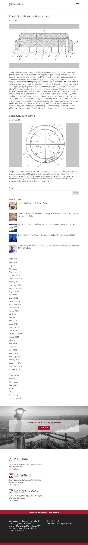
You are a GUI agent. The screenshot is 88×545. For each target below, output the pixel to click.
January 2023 (14, 282)
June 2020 (13, 343)
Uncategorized (15, 398)
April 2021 (13, 321)
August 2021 (14, 311)
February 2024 (14, 272)
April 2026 (13, 269)
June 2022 (13, 295)
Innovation (13, 385)
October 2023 (14, 275)
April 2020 (13, 350)
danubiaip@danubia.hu (17, 482)
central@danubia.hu (16, 467)
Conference (13, 382)
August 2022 (14, 291)
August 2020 (14, 337)
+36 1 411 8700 (14, 469)
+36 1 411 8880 (14, 485)
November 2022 (15, 285)
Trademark (13, 395)
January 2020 (14, 360)
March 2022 (13, 298)
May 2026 (12, 265)
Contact (44, 428)
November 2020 (15, 334)
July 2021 (12, 314)
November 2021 (15, 304)
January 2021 (14, 330)
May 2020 (12, 347)
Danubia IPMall (53, 521)
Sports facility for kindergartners (29, 16)
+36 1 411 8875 (14, 500)
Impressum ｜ (33, 512)
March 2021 (13, 324)
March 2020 (13, 353)
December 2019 (15, 363)
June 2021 (13, 317)
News (11, 388)
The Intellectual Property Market (60, 523)
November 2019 (15, 366)
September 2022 (15, 288)
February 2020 (14, 356)
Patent (11, 392)
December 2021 (15, 301)
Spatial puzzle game (22, 115)
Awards (12, 379)
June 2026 (13, 262)
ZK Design (55, 512)
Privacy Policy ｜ (43, 512)
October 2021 (14, 308)
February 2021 (14, 327)
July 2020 (12, 340)
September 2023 (15, 278)
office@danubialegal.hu (17, 498)
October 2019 (14, 369)
